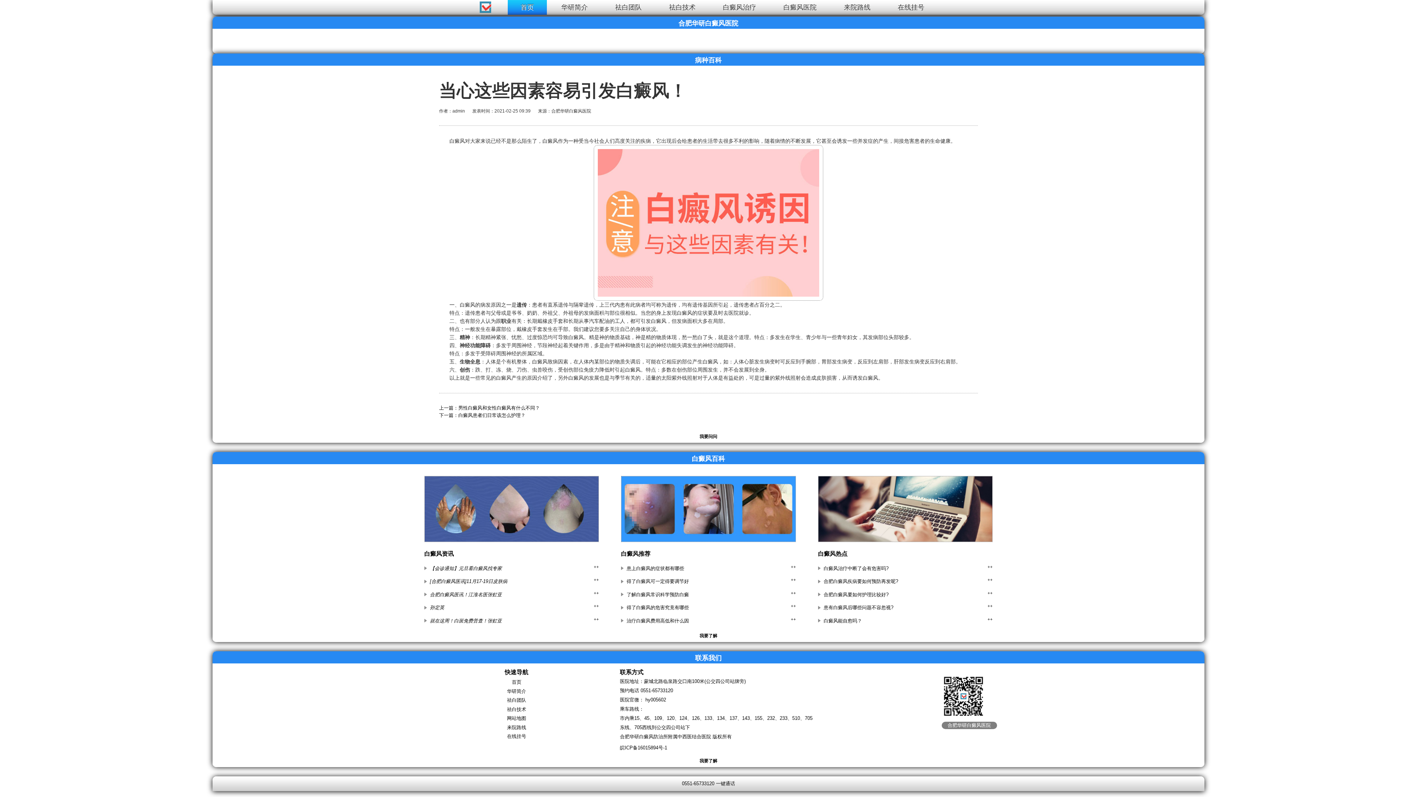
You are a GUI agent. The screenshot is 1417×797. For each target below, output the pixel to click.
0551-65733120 (657, 690)
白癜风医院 (800, 7)
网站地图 (516, 718)
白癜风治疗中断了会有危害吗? (856, 568)
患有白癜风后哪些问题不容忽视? (858, 607)
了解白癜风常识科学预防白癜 (658, 594)
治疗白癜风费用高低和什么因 (658, 621)
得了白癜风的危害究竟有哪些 (658, 607)
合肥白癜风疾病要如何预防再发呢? (861, 581)
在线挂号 (911, 7)
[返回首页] (13, 5)
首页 (527, 7)
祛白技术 (682, 7)
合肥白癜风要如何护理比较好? (856, 594)
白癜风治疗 (739, 7)
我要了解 (708, 635)
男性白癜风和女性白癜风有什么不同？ (499, 408)
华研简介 (574, 7)
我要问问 (708, 436)
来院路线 (857, 7)
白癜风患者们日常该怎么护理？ (491, 415)
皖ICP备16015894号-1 (643, 748)
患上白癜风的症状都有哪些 (655, 568)
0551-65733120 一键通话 (708, 783)
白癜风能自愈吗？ (843, 621)
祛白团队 (628, 7)
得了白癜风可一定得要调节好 (658, 581)
